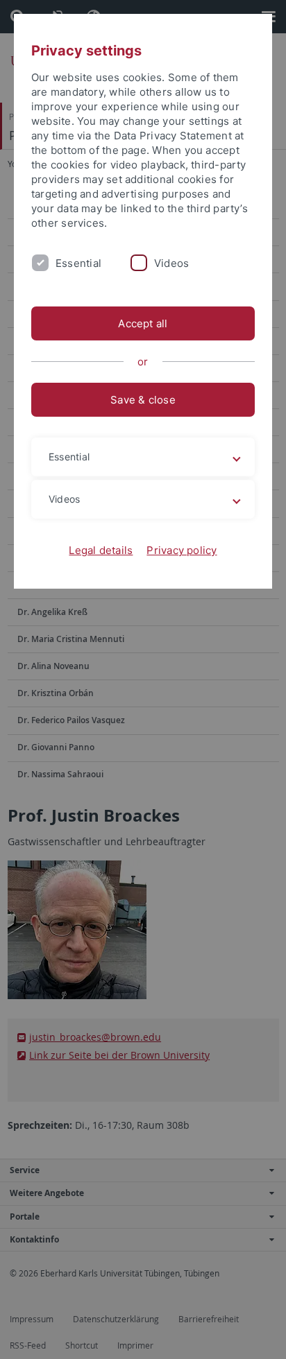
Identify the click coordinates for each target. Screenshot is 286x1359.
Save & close (143, 399)
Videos (171, 263)
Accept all (142, 323)
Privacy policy (181, 550)
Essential (78, 263)
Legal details (101, 550)
